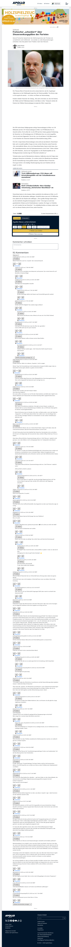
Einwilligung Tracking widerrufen (45, 940)
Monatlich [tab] (25, 218)
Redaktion (23, 179)
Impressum (40, 938)
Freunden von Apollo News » (45, 945)
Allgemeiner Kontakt (10, 931)
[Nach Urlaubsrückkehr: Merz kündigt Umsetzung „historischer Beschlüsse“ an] (16, 186)
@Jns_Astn (21, 47)
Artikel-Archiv (41, 921)
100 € (34, 227)
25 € (24, 227)
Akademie (7, 928)
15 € (19, 227)
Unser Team (8, 924)
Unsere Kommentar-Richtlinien (45, 933)
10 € (15, 227)
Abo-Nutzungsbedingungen (44, 934)
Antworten (17, 265)
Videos (40, 3)
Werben (47, 3)
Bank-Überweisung (36, 234)
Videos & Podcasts (42, 923)
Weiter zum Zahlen (36, 231)
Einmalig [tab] (17, 218)
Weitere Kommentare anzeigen (21, 904)
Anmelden (40, 928)
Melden (17, 258)
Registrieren (40, 930)
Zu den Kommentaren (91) (49, 213)
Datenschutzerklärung (43, 936)
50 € (29, 227)
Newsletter (40, 925)
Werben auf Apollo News (11, 932)
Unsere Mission (9, 926)
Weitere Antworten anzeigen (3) (24, 357)
